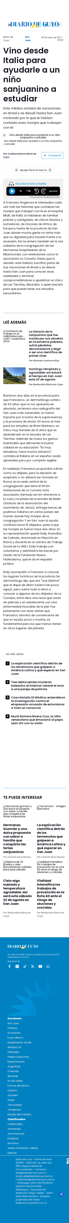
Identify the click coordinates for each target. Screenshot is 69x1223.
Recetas (13, 1076)
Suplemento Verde (19, 1042)
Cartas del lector (18, 1086)
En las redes (15, 1081)
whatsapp (48, 966)
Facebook (9, 966)
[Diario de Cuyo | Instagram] (45, 25)
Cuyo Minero (15, 1038)
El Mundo (13, 1071)
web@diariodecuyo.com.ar (31, 1172)
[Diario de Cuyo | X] (52, 25)
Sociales (13, 1095)
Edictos (12, 1153)
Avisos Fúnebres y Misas (23, 1148)
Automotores (16, 1133)
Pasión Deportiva (18, 1057)
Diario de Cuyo (8, 38)
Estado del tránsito (19, 1114)
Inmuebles (14, 1129)
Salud (11, 1100)
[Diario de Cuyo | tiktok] (59, 25)
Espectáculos (16, 1062)
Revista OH (14, 1047)
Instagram (17, 966)
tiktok (25, 966)
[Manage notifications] (61, 1194)
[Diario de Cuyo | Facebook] (39, 25)
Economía (14, 1033)
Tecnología (15, 1105)
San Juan (28, 38)
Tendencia (14, 1109)
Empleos (13, 1138)
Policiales (13, 1052)
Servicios (13, 1143)
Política (12, 1028)
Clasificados (15, 1124)
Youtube (40, 966)
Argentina (14, 1066)
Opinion (12, 1090)
